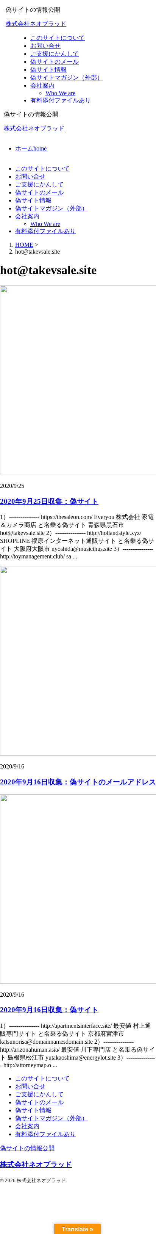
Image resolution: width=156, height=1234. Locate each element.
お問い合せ (30, 176)
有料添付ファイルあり (45, 231)
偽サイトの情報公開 (27, 1148)
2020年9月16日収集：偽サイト (49, 1010)
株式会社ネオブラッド (36, 23)
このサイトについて (42, 168)
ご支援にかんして (39, 184)
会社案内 (27, 216)
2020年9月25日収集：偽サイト (49, 501)
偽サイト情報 (33, 200)
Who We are (45, 224)
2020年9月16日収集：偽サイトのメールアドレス (78, 782)
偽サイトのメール (39, 192)
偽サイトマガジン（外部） (51, 208)
